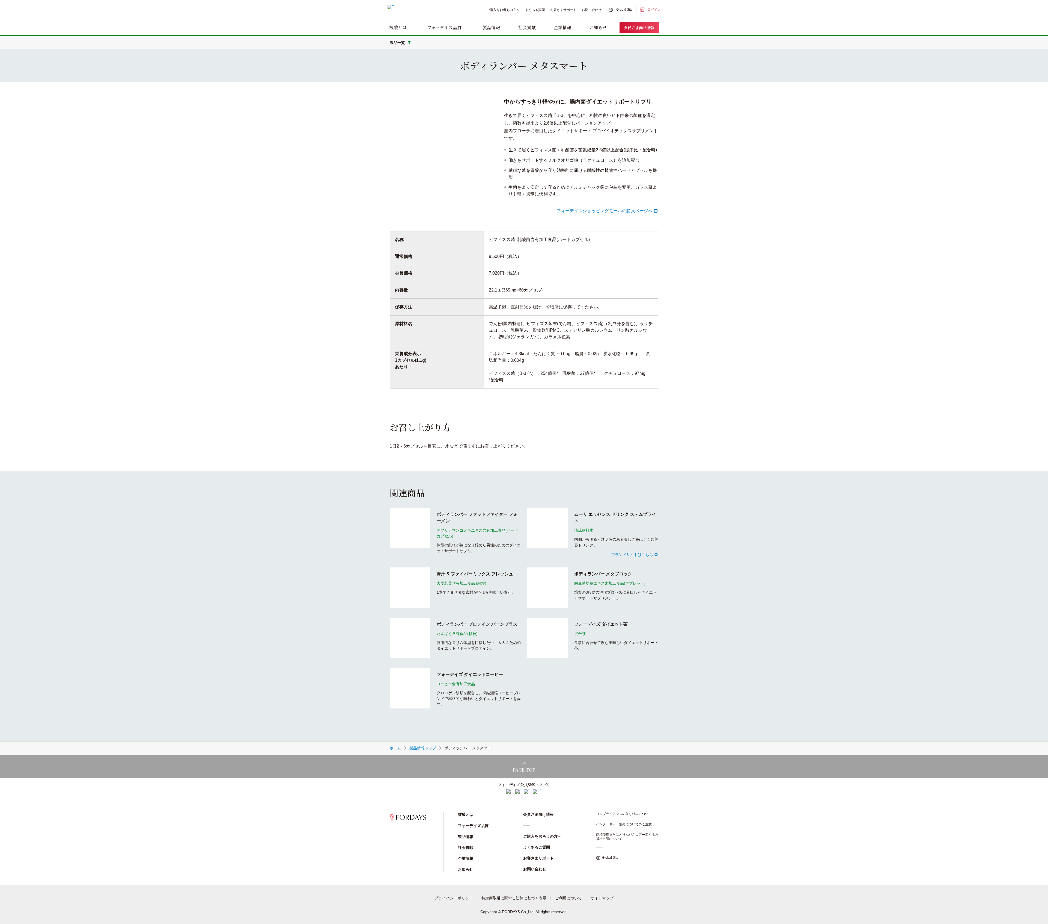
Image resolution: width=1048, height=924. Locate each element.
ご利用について (568, 898)
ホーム (395, 748)
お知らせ (598, 27)
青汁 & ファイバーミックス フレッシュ (475, 574)
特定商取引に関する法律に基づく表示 (513, 898)
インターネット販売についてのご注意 (624, 824)
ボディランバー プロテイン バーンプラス (477, 624)
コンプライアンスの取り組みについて (624, 814)
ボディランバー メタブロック (603, 574)
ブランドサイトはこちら (632, 554)
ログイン (653, 9)
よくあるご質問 (536, 847)
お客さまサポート (563, 10)
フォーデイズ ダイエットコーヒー (470, 674)
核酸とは (398, 27)
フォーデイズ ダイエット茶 (601, 624)
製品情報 (491, 27)
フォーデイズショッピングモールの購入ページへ (604, 210)
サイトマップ (602, 898)
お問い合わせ (592, 10)
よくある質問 (535, 10)
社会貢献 (527, 27)
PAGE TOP (524, 770)
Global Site (624, 9)
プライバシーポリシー (453, 898)
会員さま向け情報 (639, 27)
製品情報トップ (422, 748)
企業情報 (562, 27)
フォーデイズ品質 (444, 27)
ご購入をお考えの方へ (503, 10)
